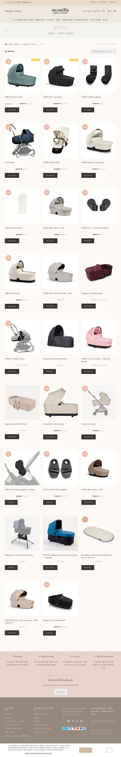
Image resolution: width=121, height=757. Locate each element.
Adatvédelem (10, 732)
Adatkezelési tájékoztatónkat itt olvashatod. (38, 753)
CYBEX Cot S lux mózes (13, 97)
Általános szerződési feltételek (16, 735)
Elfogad (85, 750)
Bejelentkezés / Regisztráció (92, 11)
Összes (51, 33)
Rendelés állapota (40, 725)
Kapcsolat (103, 2)
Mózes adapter (65, 33)
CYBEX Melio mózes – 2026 (53, 228)
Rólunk (7, 717)
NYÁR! (31, 20)
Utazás (50, 20)
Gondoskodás (82, 20)
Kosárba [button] (87, 110)
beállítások (16, 753)
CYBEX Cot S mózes (12, 293)
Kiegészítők (26, 44)
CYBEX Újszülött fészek (13, 228)
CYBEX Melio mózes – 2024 (92, 489)
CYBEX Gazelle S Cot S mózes (92, 162)
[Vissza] (8, 30)
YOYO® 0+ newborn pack (14, 358)
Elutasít (99, 750)
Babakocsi (40, 20)
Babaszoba (68, 20)
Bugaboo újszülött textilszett (16, 424)
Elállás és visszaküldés (42, 728)
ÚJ (14, 20)
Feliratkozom (60, 692)
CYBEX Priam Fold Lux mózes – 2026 (57, 293)
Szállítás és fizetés (40, 732)
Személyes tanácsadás (13, 728)
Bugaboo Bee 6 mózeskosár (54, 620)
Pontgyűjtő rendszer (41, 714)
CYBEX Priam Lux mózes (52, 97)
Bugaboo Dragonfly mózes (92, 293)
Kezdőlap (10, 44)
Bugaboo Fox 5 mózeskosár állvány (19, 555)
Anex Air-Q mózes (88, 424)
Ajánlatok (22, 20)
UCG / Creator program (14, 721)
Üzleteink (93, 2)
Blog (105, 20)
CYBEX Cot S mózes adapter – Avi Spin (19, 489)
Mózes (33, 44)
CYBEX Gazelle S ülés (51, 162)
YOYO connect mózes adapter (55, 489)
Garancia (112, 2)
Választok (12, 110)
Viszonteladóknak (11, 725)
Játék (58, 20)
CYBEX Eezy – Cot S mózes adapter (95, 228)
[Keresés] (104, 11)
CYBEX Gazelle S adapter (91, 97)
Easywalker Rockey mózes (53, 424)
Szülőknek (95, 20)
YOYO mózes (10, 162)
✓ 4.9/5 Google (10, 2)
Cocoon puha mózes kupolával (55, 358)
